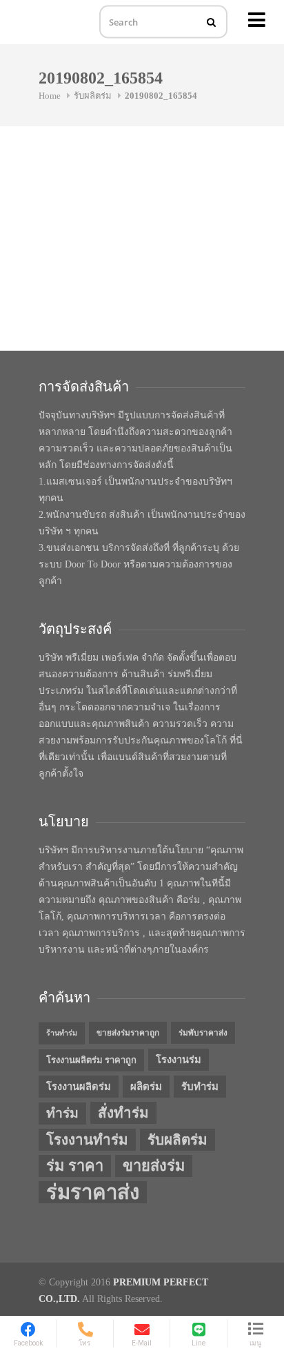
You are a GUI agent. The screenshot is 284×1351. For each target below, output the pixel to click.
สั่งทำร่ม (123, 1112)
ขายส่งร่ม (154, 1166)
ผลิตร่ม (146, 1086)
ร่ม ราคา (74, 1166)
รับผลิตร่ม (93, 95)
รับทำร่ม (200, 1086)
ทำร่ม (62, 1113)
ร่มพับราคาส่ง (203, 1033)
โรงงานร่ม (178, 1059)
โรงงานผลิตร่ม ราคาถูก (91, 1060)
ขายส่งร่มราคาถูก (128, 1033)
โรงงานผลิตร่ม (78, 1086)
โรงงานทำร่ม (87, 1139)
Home (50, 95)
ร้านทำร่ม (61, 1033)
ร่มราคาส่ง (92, 1192)
